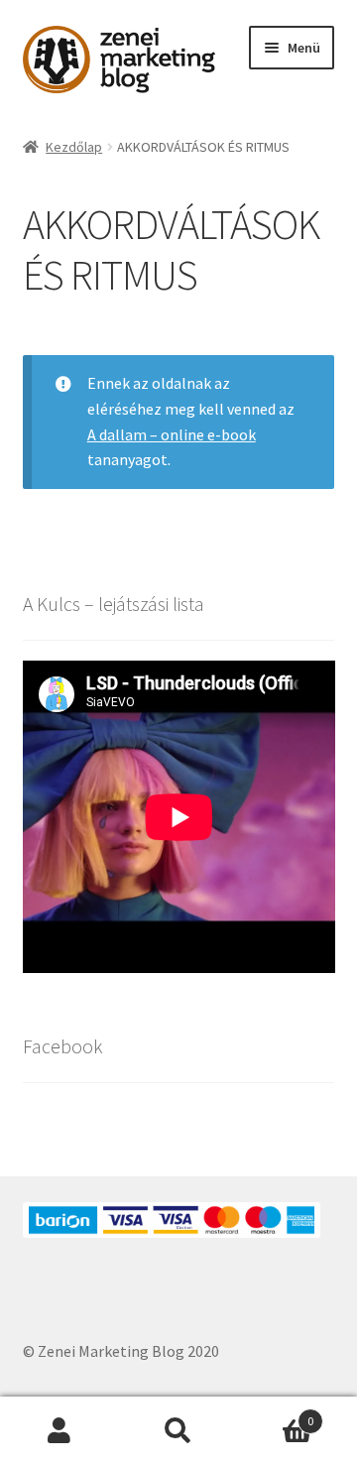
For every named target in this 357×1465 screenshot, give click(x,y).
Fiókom (59, 1431)
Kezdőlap (74, 147)
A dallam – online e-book (171, 434)
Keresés (178, 1431)
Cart (275, 1414)
